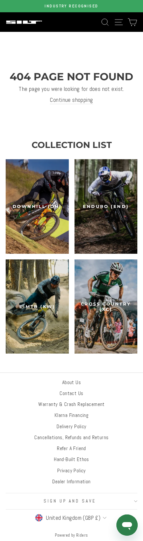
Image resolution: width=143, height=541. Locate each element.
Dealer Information (71, 481)
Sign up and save (70, 501)
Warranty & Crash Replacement (71, 404)
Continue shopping (71, 100)
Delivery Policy (71, 426)
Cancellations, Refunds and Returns (71, 437)
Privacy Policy (71, 470)
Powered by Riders (71, 535)
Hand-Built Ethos (71, 459)
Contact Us (71, 393)
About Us (71, 382)
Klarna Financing (72, 415)
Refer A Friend (71, 448)
